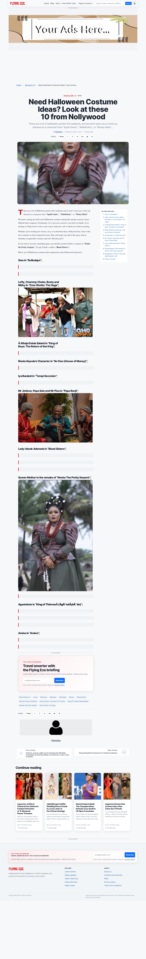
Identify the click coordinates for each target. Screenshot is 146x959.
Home (18, 85)
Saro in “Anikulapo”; (111, 214)
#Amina (71, 697)
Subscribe (59, 680)
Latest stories (70, 872)
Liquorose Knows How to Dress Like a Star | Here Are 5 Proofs (115, 806)
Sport (58, 3)
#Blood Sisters (81, 697)
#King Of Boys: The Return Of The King (52, 701)
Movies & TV (30, 85)
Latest (46, 3)
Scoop (35, 697)
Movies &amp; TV (70, 95)
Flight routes (70, 885)
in (77, 136)
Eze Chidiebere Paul (25, 825)
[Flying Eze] (17, 3)
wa (82, 136)
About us (107, 872)
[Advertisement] (73, 66)
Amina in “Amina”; (110, 259)
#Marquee (53, 697)
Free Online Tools (69, 3)
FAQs (106, 878)
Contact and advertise (113, 875)
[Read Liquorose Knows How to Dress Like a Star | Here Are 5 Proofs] (117, 786)
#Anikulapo (62, 697)
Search (128, 3)
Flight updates (70, 875)
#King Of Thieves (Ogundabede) (78, 701)
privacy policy (59, 685)
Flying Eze (58, 132)
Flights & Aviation (85, 3)
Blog (52, 3)
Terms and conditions (113, 885)
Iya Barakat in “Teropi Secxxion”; (115, 235)
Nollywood (43, 697)
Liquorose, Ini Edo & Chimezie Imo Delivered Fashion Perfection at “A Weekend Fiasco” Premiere (27, 809)
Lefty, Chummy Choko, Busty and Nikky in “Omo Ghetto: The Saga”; (115, 219)
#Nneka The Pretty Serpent (28, 705)
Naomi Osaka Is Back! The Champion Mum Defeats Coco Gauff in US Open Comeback (86, 807)
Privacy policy (110, 882)
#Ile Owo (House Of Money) (28, 701)
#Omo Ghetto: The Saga (47, 705)
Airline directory (71, 882)
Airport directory (71, 878)
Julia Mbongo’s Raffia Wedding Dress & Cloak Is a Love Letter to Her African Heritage (57, 807)
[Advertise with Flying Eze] (73, 29)
